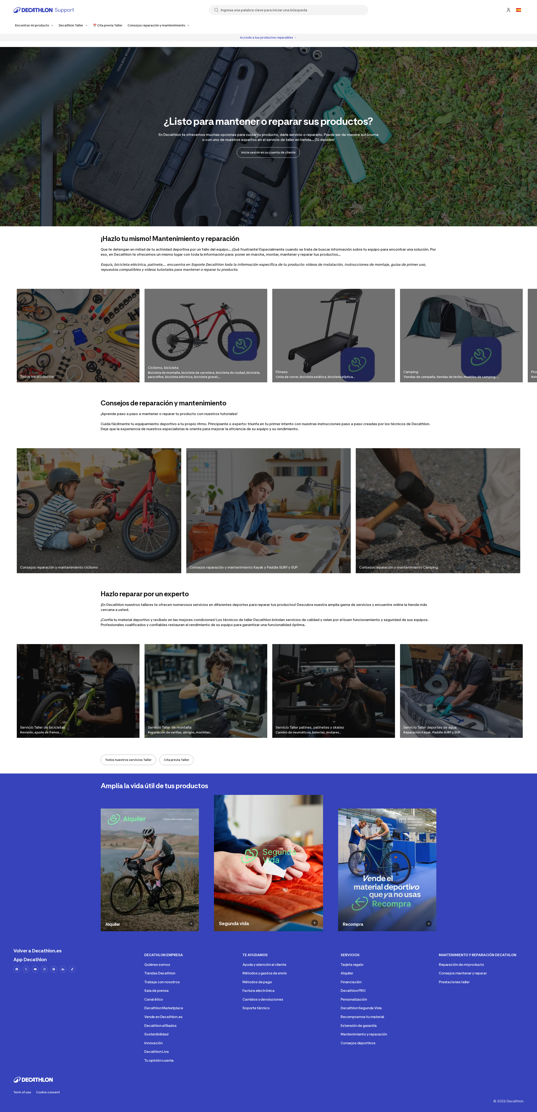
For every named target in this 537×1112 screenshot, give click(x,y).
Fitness (282, 372)
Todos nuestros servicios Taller (128, 760)
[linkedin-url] (63, 969)
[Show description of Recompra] (429, 924)
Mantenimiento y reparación (364, 1034)
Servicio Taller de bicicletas (42, 727)
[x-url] (26, 969)
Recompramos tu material (362, 1017)
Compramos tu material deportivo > (370, 931)
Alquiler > (146, 931)
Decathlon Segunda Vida (361, 1008)
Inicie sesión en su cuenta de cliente (268, 152)
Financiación (351, 982)
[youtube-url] (35, 969)
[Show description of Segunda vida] (314, 922)
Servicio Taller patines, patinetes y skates (310, 727)
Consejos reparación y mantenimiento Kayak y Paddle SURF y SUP (244, 567)
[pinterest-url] (53, 969)
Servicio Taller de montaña (169, 727)
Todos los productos (37, 376)
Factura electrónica (258, 990)
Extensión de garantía (359, 1025)
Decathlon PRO (353, 990)
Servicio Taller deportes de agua (429, 727)
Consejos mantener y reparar (463, 973)
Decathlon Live (156, 1051)
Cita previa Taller (176, 760)
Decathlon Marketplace (163, 1008)
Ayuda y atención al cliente (264, 964)
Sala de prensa (156, 990)
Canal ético (153, 999)
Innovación (153, 1043)
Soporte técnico (256, 1008)
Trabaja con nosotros (162, 982)
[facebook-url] (16, 969)
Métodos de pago (257, 982)
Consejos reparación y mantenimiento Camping (398, 567)
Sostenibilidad (156, 1034)
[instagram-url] (44, 969)
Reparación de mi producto (461, 964)
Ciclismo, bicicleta (163, 368)
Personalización (354, 999)
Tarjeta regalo (352, 964)
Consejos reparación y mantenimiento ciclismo (59, 567)
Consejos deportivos (358, 1043)
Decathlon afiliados (160, 1025)
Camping (410, 372)
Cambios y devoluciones (262, 999)
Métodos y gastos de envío (264, 973)
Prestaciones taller (454, 982)
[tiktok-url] (72, 969)
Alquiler (347, 973)
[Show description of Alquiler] (191, 924)
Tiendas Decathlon (159, 973)
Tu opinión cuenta (159, 1060)
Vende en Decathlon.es (163, 1017)
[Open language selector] (519, 10)
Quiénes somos (157, 964)
